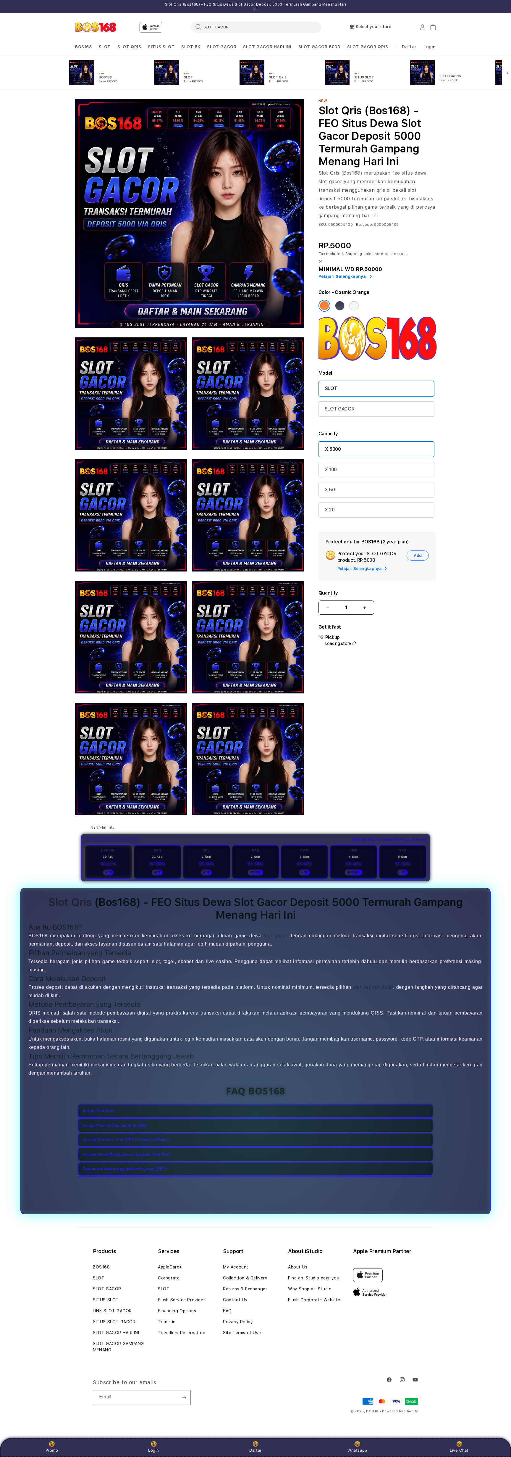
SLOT (105, 46)
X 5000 (333, 449)
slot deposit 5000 (373, 987)
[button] (83, 46)
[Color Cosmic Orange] (324, 306)
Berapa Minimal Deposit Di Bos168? (115, 1125)
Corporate (169, 1278)
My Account (235, 1267)
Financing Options (177, 1310)
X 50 (330, 489)
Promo (52, 1450)
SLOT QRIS (129, 46)
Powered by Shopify (400, 1411)
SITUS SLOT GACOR (114, 1321)
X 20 (330, 510)
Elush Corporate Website (314, 1299)
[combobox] (256, 27)
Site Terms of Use (242, 1332)
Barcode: (364, 225)
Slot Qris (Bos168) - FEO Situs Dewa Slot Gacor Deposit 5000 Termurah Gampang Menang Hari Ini (255, 6)
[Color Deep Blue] (340, 305)
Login (153, 1450)
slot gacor (275, 935)
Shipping (354, 254)
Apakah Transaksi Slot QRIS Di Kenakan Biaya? (126, 1140)
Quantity (328, 593)
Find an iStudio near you (313, 1278)
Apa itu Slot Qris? (99, 1111)
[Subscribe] (183, 1397)
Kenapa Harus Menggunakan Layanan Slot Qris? (127, 1154)
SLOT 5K (190, 46)
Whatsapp (357, 1450)
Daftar (255, 1450)
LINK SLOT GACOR (112, 1310)
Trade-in (167, 1321)
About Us (298, 1267)
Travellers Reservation (181, 1332)
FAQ (227, 1310)
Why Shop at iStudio (309, 1289)
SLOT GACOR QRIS (367, 46)
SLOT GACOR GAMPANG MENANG (118, 1346)
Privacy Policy (238, 1321)
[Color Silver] (354, 305)
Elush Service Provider (181, 1299)
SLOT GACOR (221, 46)
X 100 (331, 469)
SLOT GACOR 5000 (319, 46)
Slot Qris (70, 902)
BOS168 (83, 46)
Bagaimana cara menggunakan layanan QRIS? (125, 1169)
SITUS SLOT (161, 46)
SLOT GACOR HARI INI (267, 46)
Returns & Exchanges (245, 1289)
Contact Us (235, 1299)
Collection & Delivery (245, 1278)
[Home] (95, 27)
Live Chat (459, 1450)
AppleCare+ (170, 1267)
